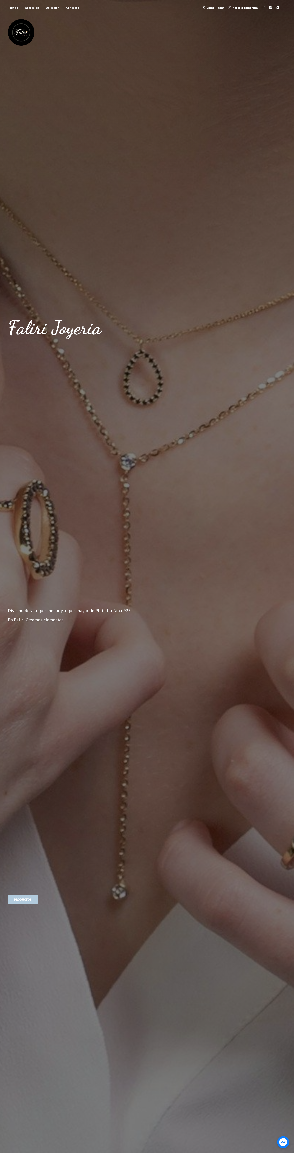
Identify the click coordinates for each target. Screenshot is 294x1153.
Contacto (72, 8)
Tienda (13, 8)
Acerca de (32, 8)
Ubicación (52, 8)
